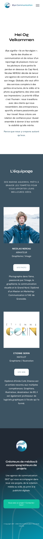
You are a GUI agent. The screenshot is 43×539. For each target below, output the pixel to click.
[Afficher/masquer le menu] (37, 5)
